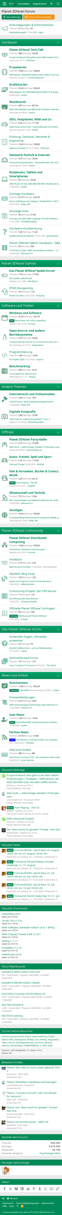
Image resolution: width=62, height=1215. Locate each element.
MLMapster (20, 1039)
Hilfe (4, 1206)
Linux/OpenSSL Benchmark (22, 373)
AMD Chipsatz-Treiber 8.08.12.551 (21, 934)
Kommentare (18, 683)
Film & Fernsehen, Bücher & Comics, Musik (27, 813)
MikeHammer (28, 584)
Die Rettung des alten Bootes (23, 598)
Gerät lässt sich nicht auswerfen (28, 320)
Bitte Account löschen (20, 566)
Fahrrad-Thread (16, 464)
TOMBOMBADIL (31, 1045)
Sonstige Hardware (21, 194)
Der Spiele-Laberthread (20, 278)
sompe (24, 619)
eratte (24, 95)
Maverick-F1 (27, 253)
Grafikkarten (18, 84)
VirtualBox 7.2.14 (11, 947)
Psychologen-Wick (50, 1153)
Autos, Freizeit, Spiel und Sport (30, 457)
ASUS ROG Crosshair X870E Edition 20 (23, 993)
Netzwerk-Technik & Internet (29, 155)
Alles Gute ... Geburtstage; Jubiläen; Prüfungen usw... (34, 446)
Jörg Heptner (27, 760)
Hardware (9, 42)
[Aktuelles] (51, 4)
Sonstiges (15, 510)
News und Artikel (15, 675)
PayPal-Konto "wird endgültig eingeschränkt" (31, 401)
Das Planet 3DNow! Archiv (21, 629)
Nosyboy (40, 295)
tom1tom (39, 1042)
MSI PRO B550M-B (12, 1004)
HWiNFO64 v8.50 (12, 954)
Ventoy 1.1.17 (10, 941)
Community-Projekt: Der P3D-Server (33, 591)
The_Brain (51, 665)
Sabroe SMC (8, 1039)
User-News (16, 715)
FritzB (51, 1036)
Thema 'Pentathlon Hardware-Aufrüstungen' (32, 1082)
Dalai (50, 1045)
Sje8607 (31, 485)
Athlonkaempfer (36, 422)
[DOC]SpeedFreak (24, 1042)
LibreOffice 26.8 (11, 913)
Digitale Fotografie (22, 411)
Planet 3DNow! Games (19, 263)
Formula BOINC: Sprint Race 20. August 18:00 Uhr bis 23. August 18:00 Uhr (33, 851)
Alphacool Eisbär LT (18, 148)
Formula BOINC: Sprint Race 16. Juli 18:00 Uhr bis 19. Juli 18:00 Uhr (31, 886)
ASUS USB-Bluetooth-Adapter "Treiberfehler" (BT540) (35, 201)
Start (11, 1206)
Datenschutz (47, 1203)
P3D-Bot (30, 742)
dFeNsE (40, 464)
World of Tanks (16, 295)
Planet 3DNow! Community (22, 530)
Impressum (8, 1203)
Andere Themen (14, 386)
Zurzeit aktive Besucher (17, 1031)
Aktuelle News (11, 845)
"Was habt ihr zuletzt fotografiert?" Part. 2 (29, 419)
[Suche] (58, 4)
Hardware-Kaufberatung (25, 228)
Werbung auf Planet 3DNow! (28, 615)
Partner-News (19, 732)
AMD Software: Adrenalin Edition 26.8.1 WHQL (28, 927)
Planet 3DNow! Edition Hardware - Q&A (34, 243)
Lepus (24, 650)
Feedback (15, 559)
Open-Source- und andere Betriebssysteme (27, 332)
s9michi (5, 1045)
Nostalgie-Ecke (18, 211)
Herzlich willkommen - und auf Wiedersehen (30, 648)
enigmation (37, 345)
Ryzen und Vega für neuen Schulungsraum (30, 581)
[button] (3, 1198)
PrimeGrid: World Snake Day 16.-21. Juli (33, 896)
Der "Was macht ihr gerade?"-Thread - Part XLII (33, 829)
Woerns (48, 1042)
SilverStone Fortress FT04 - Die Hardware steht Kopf (34, 757)
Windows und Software (25, 313)
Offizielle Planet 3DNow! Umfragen (32, 608)
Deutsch (13, 1198)
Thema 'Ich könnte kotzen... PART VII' (28, 1121)
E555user (30, 60)
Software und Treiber (18, 305)
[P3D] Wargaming (21, 288)
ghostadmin (53, 235)
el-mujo (31, 323)
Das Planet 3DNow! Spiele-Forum (32, 271)
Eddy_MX (25, 204)
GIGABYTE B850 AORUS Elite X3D (21, 971)
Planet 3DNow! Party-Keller (28, 439)
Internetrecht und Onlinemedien (32, 394)
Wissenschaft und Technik (27, 493)
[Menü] (4, 3)
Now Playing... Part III (23, 482)
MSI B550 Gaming (12, 1015)
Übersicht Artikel (20, 750)
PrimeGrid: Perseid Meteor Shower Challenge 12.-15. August (30, 863)
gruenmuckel (17, 1036)
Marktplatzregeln (17, 32)
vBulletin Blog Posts (22, 574)
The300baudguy (29, 221)
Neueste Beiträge (13, 770)
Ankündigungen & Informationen (31, 25)
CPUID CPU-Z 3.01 (12, 920)
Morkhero (33, 281)
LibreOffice (20, 690)
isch (36, 1039)
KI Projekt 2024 (16, 359)
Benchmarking (19, 366)
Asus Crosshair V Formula (21, 665)
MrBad (30, 1039)
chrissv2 (6, 1036)
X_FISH (43, 1045)
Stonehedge (16, 1045)
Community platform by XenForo (28, 1212)
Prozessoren (17, 67)
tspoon (39, 359)
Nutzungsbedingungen (27, 1203)
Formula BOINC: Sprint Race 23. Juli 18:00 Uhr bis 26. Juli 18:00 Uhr (31, 874)
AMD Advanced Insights (20, 818)
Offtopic (8, 432)
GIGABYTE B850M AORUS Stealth (21, 982)
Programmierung (20, 352)
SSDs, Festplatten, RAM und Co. (30, 119)
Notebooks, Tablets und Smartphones (25, 174)
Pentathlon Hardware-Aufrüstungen (27, 549)
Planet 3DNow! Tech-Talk (26, 50)
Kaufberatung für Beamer (21, 235)
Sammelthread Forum (23, 658)
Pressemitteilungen (22, 697)
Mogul (32, 376)
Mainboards (17, 102)
